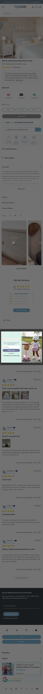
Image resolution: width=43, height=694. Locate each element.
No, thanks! (11, 353)
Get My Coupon (11, 350)
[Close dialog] (39, 334)
